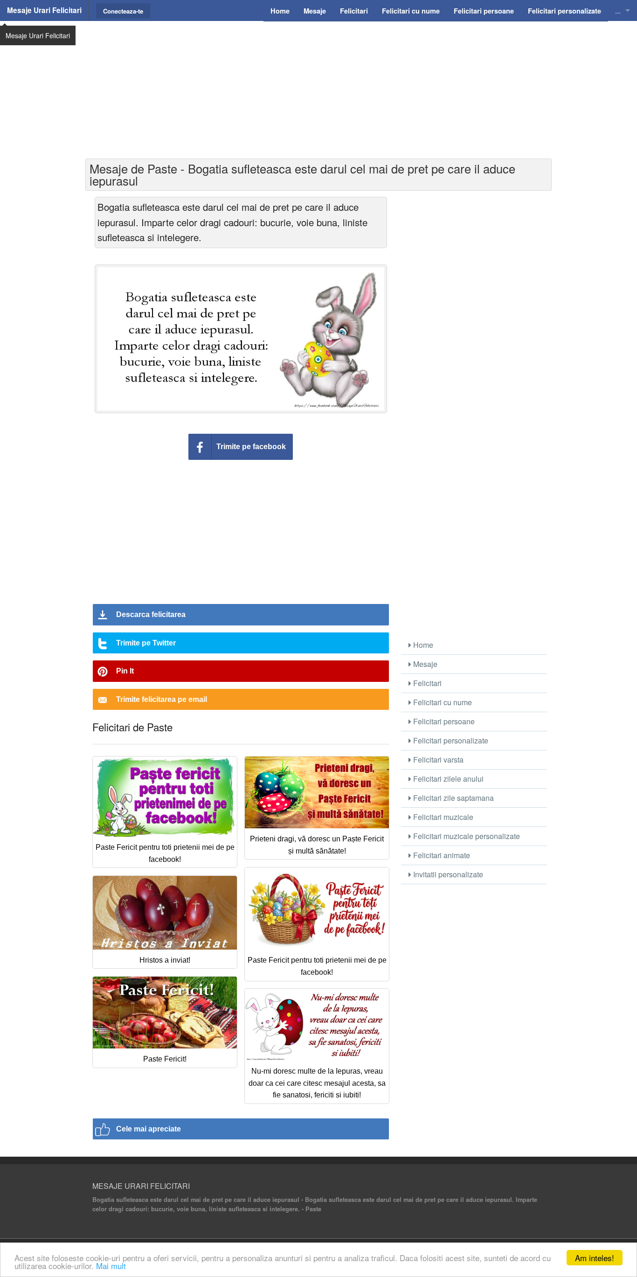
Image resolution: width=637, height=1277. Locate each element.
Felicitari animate (440, 855)
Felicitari (426, 683)
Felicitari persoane (443, 721)
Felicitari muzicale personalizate (465, 836)
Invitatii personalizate (447, 874)
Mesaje (424, 664)
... (618, 10)
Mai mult (111, 1265)
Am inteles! (594, 1257)
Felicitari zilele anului (447, 778)
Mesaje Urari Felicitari (44, 10)
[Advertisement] (318, 88)
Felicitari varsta (437, 759)
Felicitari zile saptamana (452, 797)
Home (422, 644)
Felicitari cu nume (441, 702)
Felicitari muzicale (442, 817)
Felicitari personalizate (449, 740)
